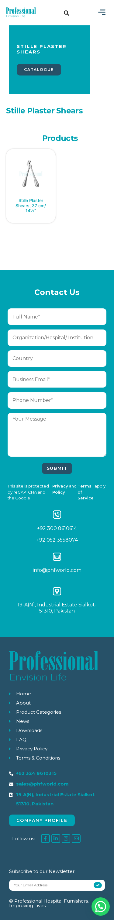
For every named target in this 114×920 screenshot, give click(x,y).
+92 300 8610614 (57, 528)
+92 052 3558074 (57, 540)
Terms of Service (86, 492)
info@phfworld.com (57, 570)
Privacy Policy (60, 489)
